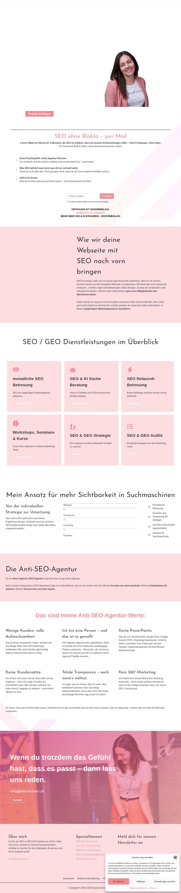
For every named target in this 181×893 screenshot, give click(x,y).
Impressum (152, 888)
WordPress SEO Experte (88, 850)
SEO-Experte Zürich (86, 859)
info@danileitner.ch (18, 859)
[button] (175, 857)
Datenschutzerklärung (138, 888)
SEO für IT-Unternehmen (88, 846)
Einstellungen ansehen (164, 881)
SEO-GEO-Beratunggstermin (90, 854)
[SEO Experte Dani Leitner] (115, 857)
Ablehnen (141, 881)
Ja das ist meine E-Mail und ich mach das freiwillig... (89, 201)
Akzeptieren (118, 881)
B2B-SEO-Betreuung (86, 841)
